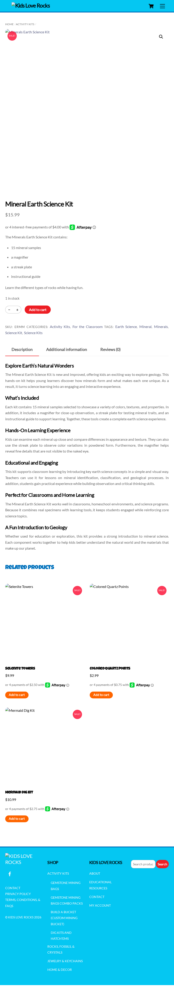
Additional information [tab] (66, 349)
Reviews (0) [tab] (110, 349)
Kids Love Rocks (21, 917)
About (94, 873)
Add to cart (37, 309)
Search (162, 864)
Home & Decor (59, 969)
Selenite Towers (20, 669)
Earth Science (126, 326)
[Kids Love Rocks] (31, 5)
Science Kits (33, 332)
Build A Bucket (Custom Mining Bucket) (64, 918)
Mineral (145, 326)
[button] (161, 37)
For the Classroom (87, 326)
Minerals (161, 326)
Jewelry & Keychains (65, 961)
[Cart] (151, 6)
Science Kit (13, 332)
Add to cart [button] (17, 695)
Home (9, 24)
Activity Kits (25, 24)
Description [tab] (22, 349)
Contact (12, 888)
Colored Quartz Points (110, 669)
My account (100, 905)
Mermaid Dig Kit (19, 793)
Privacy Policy (18, 894)
